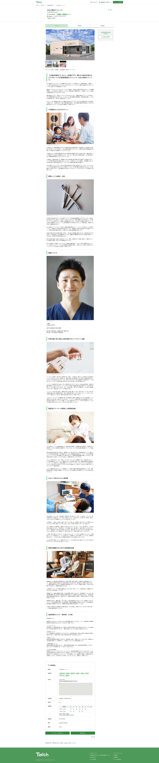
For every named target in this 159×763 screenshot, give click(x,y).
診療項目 (79, 25)
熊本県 (42, 5)
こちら (65, 743)
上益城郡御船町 (50, 5)
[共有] (109, 10)
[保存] (111, 10)
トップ (56, 25)
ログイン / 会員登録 (118, 2)
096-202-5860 (62, 718)
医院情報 (102, 25)
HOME (37, 5)
